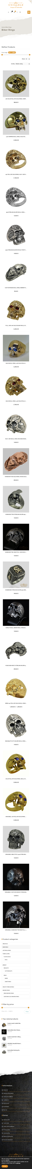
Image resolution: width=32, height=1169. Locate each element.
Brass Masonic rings (9, 993)
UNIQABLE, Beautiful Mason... (14, 1043)
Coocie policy (6, 1133)
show (20, 12)
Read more (12, 177)
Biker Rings (5, 947)
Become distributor (8, 1139)
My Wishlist (6, 1106)
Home (3, 27)
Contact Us (6, 1100)
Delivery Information (8, 1093)
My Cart (5, 1110)
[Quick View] (18, 102)
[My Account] (8, 12)
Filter (27, 1011)
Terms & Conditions (8, 1096)
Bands (6, 978)
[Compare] (21, 102)
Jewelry (4, 965)
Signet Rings (8, 981)
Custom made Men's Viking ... (14, 1036)
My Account (6, 1103)
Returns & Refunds (8, 1136)
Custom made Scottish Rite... (14, 1023)
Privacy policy (6, 1129)
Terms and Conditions (8, 1126)
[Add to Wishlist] (24, 102)
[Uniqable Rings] (16, 5)
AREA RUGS (5, 943)
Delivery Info (6, 1120)
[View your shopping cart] (14, 12)
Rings (5, 975)
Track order (6, 1123)
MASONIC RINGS (6, 990)
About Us (5, 1090)
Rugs (6, 959)
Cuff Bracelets (8, 971)
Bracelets (6, 968)
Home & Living (6, 953)
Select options (12, 102)
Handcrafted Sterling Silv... (13, 1050)
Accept (4, 1166)
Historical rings (7, 950)
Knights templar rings (8, 987)
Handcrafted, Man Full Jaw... (14, 1030)
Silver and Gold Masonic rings (11, 996)
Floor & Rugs (7, 956)
